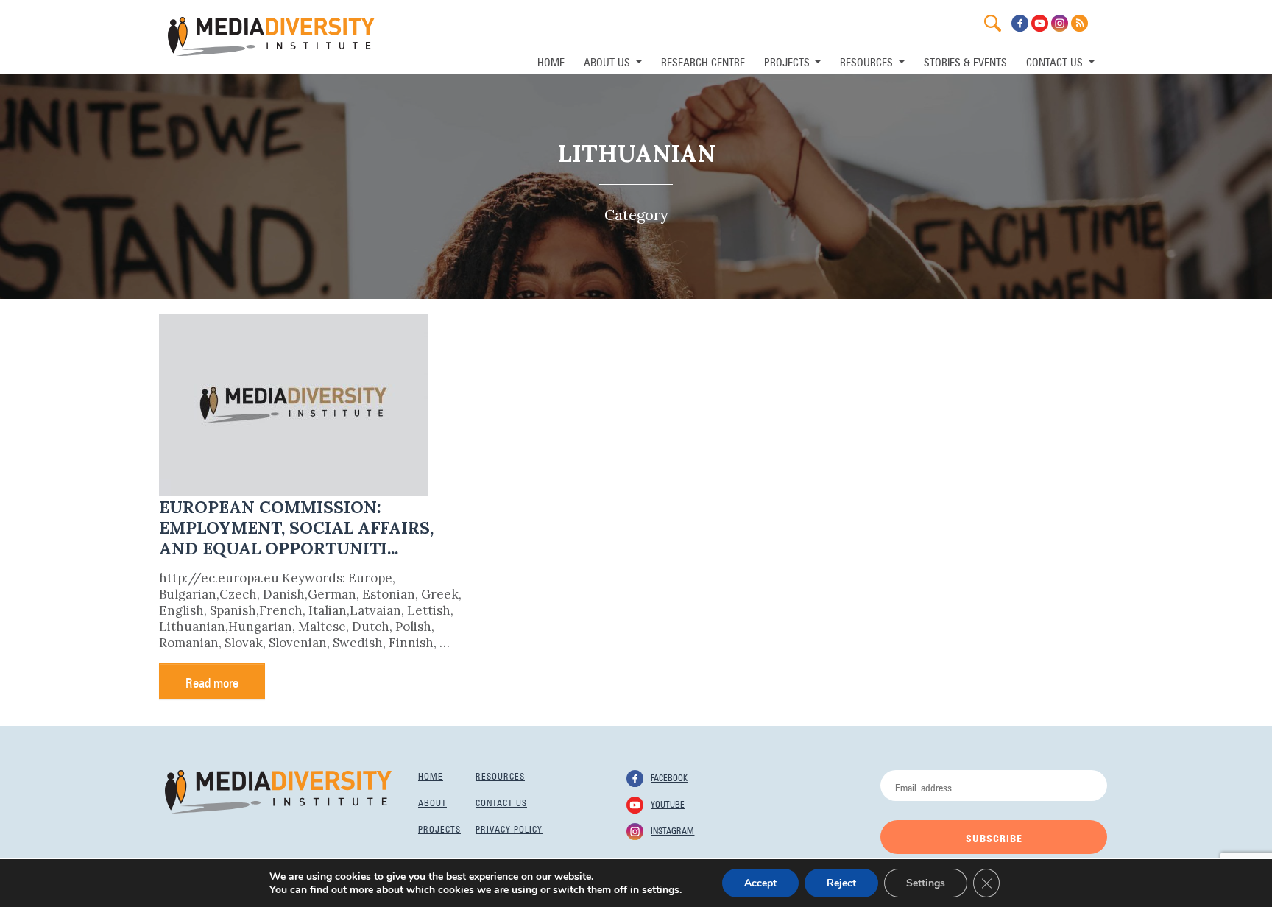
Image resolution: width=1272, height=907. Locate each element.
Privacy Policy (509, 828)
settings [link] (660, 890)
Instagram (672, 829)
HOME (551, 60)
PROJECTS (788, 60)
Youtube (668, 803)
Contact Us (1056, 60)
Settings (925, 883)
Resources (500, 775)
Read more (212, 681)
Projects (439, 828)
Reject (841, 883)
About (432, 802)
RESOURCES (868, 60)
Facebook (669, 776)
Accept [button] (760, 883)
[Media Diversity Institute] (278, 791)
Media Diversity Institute (271, 36)
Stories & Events (965, 60)
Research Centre (703, 60)
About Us (608, 60)
